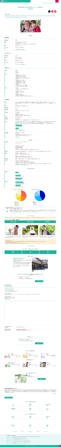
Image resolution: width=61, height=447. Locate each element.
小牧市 (18, 437)
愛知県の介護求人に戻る (8, 397)
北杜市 (21, 441)
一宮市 (23, 437)
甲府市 (14, 441)
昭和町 (15, 441)
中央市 (17, 441)
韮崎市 (22, 441)
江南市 (20, 437)
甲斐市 (19, 441)
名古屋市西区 (25, 436)
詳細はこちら (39, 281)
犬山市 (25, 437)
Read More (36, 365)
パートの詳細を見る (35, 356)
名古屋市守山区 (18, 436)
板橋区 (26, 442)
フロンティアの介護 (14, 431)
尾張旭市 (22, 437)
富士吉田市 (30, 441)
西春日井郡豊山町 (15, 437)
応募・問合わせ (30, 431)
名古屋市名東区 (38, 436)
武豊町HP (54, 393)
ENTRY (57, 1)
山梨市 (24, 441)
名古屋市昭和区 (22, 436)
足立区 (27, 442)
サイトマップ (45, 431)
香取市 (15, 442)
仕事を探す (22, 431)
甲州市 (28, 441)
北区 (24, 442)
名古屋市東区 (35, 436)
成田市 (14, 442)
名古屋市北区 (28, 436)
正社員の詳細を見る (18, 356)
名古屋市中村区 (32, 436)
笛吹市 (26, 441)
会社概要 (38, 431)
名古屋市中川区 (15, 436)
